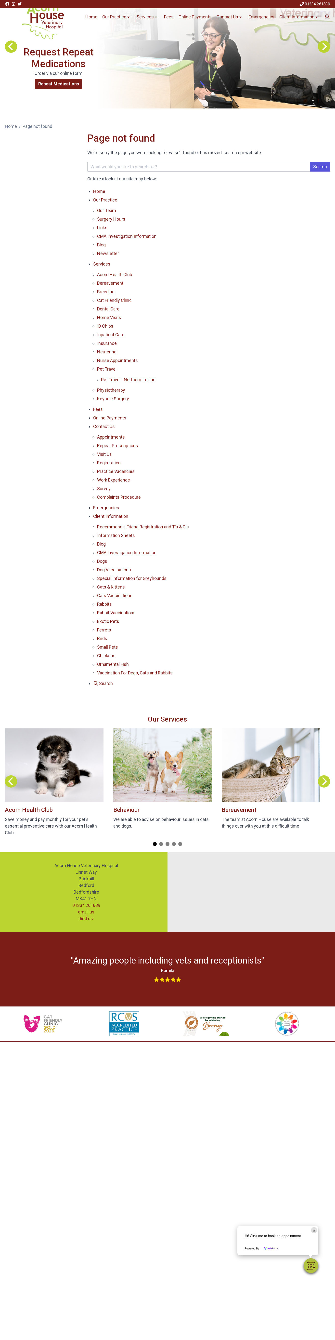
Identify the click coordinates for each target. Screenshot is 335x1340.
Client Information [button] (296, 16)
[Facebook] (7, 4)
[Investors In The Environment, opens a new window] (206, 1023)
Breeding (106, 291)
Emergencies (261, 16)
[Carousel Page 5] (180, 844)
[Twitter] (19, 4)
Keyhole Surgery (113, 398)
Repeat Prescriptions (117, 445)
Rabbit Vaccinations (116, 612)
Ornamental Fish (113, 664)
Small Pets (107, 647)
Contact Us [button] (227, 16)
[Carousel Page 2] (161, 844)
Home (91, 16)
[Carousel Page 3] (167, 844)
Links (102, 227)
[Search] (327, 16)
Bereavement (110, 283)
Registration (109, 462)
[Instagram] (13, 4)
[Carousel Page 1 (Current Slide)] (155, 844)
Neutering (106, 351)
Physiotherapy (111, 390)
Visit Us (104, 454)
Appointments (111, 437)
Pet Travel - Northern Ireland (128, 379)
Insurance (107, 343)
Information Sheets (116, 535)
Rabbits (104, 604)
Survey (104, 488)
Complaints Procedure (119, 497)
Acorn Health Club (114, 274)
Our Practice (105, 199)
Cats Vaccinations (114, 595)
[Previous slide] (11, 46)
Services (101, 264)
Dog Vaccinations (114, 569)
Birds (102, 638)
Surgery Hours (111, 219)
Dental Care (108, 308)
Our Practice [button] (114, 16)
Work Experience (113, 479)
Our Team (106, 210)
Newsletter (108, 253)
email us (86, 911)
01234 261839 (86, 905)
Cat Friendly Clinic (114, 300)
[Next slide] (324, 46)
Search (320, 166)
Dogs (102, 561)
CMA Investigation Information (126, 236)
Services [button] (145, 16)
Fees (169, 16)
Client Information (110, 516)
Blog (101, 244)
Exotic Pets (108, 621)
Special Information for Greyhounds (132, 578)
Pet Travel (106, 369)
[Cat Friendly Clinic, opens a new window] (43, 1023)
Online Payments (195, 16)
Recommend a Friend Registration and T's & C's (143, 526)
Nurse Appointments (117, 360)
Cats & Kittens (111, 587)
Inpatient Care (110, 334)
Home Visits (109, 317)
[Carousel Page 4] (174, 844)
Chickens (106, 655)
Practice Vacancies (116, 471)
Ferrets (104, 629)
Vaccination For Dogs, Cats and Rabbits (135, 672)
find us (86, 918)
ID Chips (105, 326)
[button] (311, 1265)
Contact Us (104, 426)
